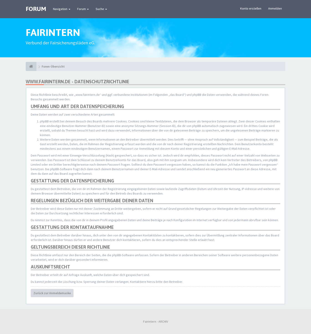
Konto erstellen (250, 8)
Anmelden (275, 8)
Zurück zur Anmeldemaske (52, 293)
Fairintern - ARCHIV (155, 321)
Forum (82, 9)
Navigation (60, 9)
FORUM (36, 8)
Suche (100, 9)
